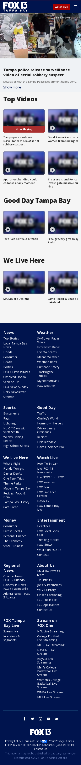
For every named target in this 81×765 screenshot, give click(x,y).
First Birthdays (46, 442)
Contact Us (44, 610)
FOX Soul (43, 487)
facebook (24, 718)
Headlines (43, 526)
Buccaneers (11, 413)
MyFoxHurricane (48, 381)
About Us (45, 565)
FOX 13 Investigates (16, 372)
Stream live (10, 631)
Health (7, 362)
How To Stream (48, 463)
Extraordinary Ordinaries (46, 430)
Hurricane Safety (48, 367)
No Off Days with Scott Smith (15, 430)
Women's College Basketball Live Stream (49, 683)
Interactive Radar (48, 347)
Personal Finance (14, 536)
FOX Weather (46, 386)
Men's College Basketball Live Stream (47, 671)
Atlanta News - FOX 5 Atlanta (16, 595)
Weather (45, 332)
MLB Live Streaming (50, 645)
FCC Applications (48, 605)
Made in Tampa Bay (17, 488)
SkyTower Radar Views (48, 340)
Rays (6, 418)
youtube (48, 718)
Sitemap (8, 397)
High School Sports (16, 446)
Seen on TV (11, 382)
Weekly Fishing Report (13, 439)
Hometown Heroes (50, 423)
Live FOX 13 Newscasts (45, 470)
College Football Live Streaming (48, 638)
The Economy (12, 541)
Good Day (46, 407)
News (8, 332)
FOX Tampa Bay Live (48, 507)
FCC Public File (47, 600)
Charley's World (47, 418)
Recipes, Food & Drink (14, 495)
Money (9, 520)
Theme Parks (12, 483)
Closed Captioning (49, 595)
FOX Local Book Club (48, 533)
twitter (32, 718)
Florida (7, 352)
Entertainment (51, 520)
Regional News (11, 568)
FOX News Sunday (15, 387)
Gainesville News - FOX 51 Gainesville (15, 587)
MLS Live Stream (48, 697)
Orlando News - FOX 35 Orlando (14, 578)
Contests (43, 555)
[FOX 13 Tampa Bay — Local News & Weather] (15, 7)
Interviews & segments (11, 638)
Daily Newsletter (14, 392)
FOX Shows (45, 545)
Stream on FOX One (47, 623)
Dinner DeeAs (12, 473)
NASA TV (43, 501)
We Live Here (15, 457)
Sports (9, 407)
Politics (8, 367)
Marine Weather (48, 357)
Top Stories (11, 338)
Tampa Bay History (16, 502)
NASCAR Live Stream (46, 652)
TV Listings (44, 580)
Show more (12, 87)
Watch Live (61, 7)
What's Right (11, 463)
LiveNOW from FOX (50, 477)
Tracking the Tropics (45, 374)
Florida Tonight (13, 468)
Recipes (42, 437)
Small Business (13, 546)
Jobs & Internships (49, 585)
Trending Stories (48, 540)
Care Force (10, 507)
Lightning (9, 423)
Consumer (10, 357)
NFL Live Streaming (50, 631)
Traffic (41, 413)
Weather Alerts (47, 362)
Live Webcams (47, 352)
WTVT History (46, 590)
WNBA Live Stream (50, 692)
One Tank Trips (13, 478)
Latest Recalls (12, 531)
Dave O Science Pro (50, 447)
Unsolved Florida (14, 377)
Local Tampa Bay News (15, 345)
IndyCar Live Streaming (45, 660)
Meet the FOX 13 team (48, 573)
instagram (40, 718)
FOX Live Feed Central (46, 494)
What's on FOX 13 (49, 550)
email (56, 718)
